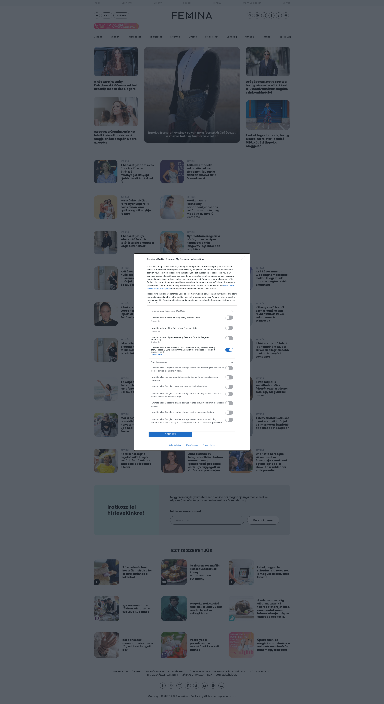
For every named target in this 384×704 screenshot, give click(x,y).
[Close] (244, 259)
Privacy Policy (209, 445)
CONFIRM (170, 434)
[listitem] (192, 311)
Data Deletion (175, 445)
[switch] (229, 318)
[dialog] (192, 352)
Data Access (192, 445)
